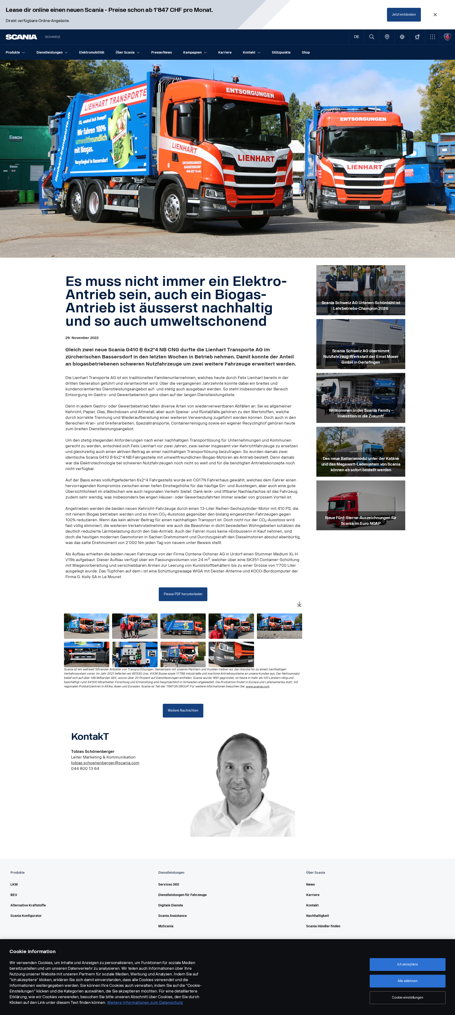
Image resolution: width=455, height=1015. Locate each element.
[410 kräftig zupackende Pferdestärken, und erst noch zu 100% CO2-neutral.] (231, 654)
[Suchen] (371, 36)
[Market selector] (402, 36)
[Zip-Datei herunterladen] (299, 604)
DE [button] (356, 37)
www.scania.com (257, 686)
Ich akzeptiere (407, 964)
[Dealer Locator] (386, 36)
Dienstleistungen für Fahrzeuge (182, 895)
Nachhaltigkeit (317, 916)
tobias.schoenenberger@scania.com (105, 763)
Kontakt (312, 905)
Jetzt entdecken (404, 15)
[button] (432, 36)
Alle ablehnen (407, 981)
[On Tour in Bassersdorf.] (183, 654)
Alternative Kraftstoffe (28, 905)
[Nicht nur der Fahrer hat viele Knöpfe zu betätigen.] (134, 654)
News (310, 884)
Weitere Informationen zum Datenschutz (145, 1002)
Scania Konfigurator (26, 916)
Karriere (312, 895)
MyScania (165, 926)
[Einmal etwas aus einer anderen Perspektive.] (279, 626)
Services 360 (168, 884)
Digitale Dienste (170, 905)
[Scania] (21, 37)
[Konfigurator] (417, 36)
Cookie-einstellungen (407, 998)
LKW (14, 884)
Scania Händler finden (323, 926)
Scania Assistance (172, 916)
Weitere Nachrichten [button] (183, 711)
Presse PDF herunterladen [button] (183, 594)
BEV (13, 895)
